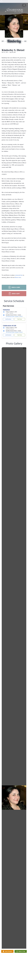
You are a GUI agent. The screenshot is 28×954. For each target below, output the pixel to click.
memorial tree (19, 275)
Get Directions (8, 319)
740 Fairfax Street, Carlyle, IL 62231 (14, 316)
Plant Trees (19, 319)
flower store (18, 277)
